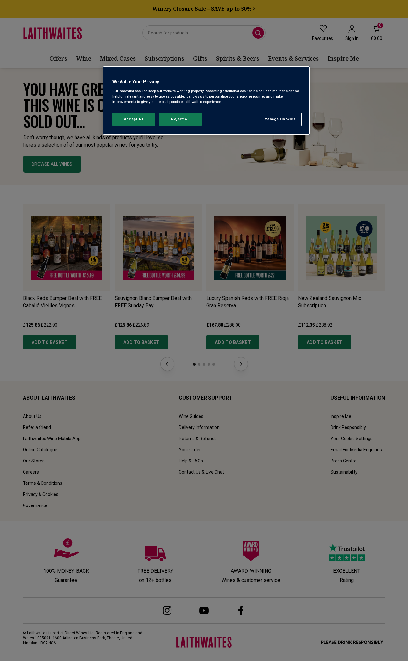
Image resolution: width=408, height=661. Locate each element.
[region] (206, 100)
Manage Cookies (280, 119)
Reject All (180, 119)
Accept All (133, 119)
